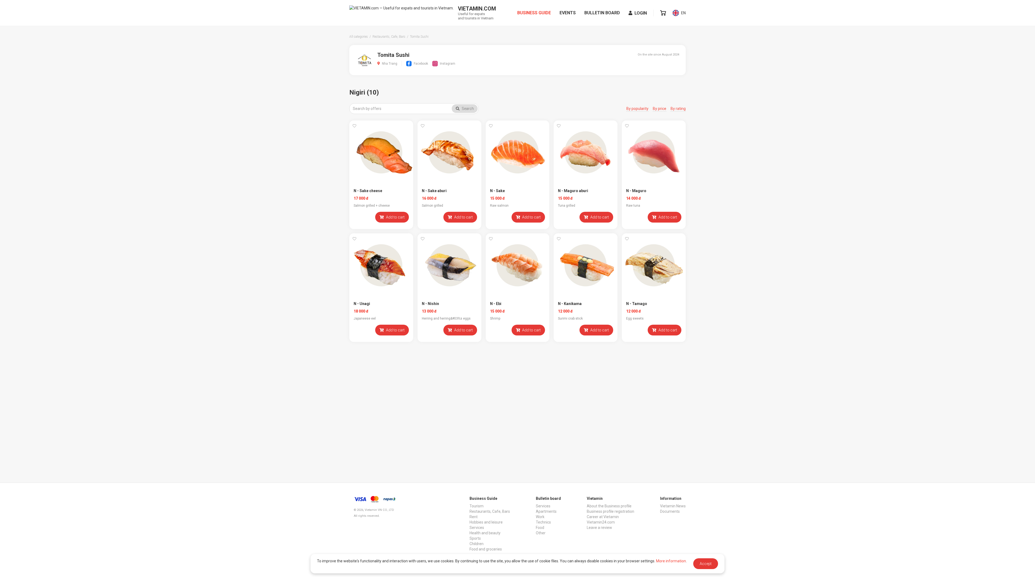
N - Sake (497, 191)
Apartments (546, 511)
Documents (670, 511)
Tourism (477, 506)
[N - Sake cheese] (381, 152)
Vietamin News (673, 506)
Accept (706, 564)
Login (640, 13)
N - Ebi (495, 304)
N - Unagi (362, 304)
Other (541, 533)
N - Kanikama (570, 304)
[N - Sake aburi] (449, 152)
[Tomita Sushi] (364, 60)
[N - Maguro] (654, 152)
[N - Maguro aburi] (585, 152)
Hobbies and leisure (486, 522)
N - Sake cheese (368, 191)
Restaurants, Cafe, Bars (490, 511)
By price (659, 108)
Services (477, 527)
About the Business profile (609, 506)
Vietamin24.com (601, 522)
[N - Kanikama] (585, 265)
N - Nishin (430, 304)
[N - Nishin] (449, 265)
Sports (475, 538)
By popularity (637, 108)
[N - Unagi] (381, 265)
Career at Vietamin (603, 517)
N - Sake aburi (434, 191)
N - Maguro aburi (573, 191)
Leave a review (599, 527)
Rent (474, 517)
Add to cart (395, 217)
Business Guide (534, 12)
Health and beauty (485, 533)
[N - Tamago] (654, 265)
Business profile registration (610, 511)
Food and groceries (486, 549)
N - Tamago (636, 304)
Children (477, 544)
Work (540, 517)
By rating (678, 108)
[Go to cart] (663, 13)
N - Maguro (636, 191)
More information (671, 561)
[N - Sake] (518, 152)
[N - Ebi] (518, 265)
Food (540, 527)
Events (568, 12)
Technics (543, 522)
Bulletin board (602, 12)
